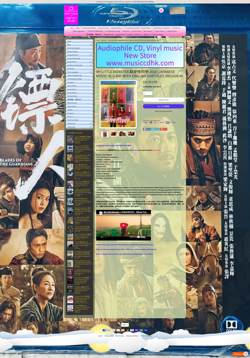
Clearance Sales (103, 28)
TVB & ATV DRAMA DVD (95, 31)
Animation (126, 31)
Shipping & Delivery (132, 336)
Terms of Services (146, 336)
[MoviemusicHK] (71, 15)
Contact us (138, 34)
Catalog (129, 34)
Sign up (164, 6)
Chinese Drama (172, 31)
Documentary (148, 31)
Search (100, 336)
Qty (144, 90)
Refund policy (119, 336)
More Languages (80, 31)
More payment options (163, 111)
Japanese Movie (117, 28)
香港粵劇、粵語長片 (94, 34)
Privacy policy (109, 336)
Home (72, 28)
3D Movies (176, 28)
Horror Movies (136, 31)
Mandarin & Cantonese (163, 28)
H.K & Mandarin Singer (113, 31)
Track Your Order (157, 34)
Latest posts (80, 127)
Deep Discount (109, 34)
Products (104, 40)
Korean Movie (147, 28)
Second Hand (120, 34)
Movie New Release (89, 28)
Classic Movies (160, 31)
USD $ (124, 325)
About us (147, 34)
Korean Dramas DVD (132, 28)
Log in (157, 6)
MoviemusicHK (127, 352)
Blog (79, 28)
